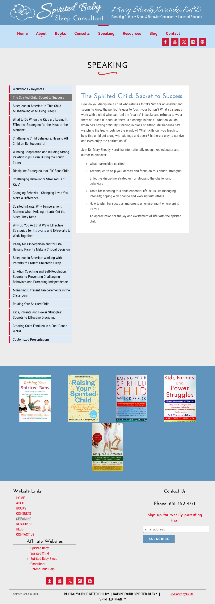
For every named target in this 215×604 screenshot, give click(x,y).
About (41, 33)
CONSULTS (23, 513)
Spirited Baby (39, 548)
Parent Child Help (42, 569)
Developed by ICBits (182, 594)
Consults (82, 33)
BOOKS (21, 508)
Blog (153, 33)
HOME (20, 498)
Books (60, 33)
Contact (173, 33)
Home (22, 33)
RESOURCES (24, 524)
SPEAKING (23, 519)
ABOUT (21, 503)
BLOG (20, 529)
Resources (132, 33)
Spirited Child (39, 553)
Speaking (106, 33)
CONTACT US (25, 534)
